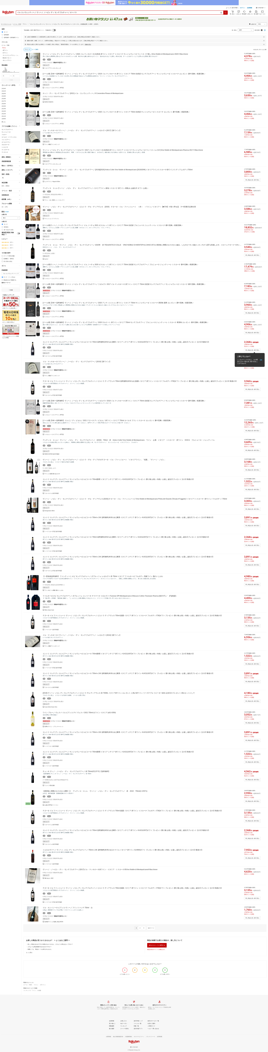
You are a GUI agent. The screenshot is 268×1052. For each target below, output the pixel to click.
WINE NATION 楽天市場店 (52, 454)
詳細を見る (88, 44)
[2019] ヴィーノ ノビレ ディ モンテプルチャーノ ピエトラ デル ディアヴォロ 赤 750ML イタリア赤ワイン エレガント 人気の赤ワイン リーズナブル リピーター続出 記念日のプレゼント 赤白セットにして (119, 693)
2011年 (4, 116)
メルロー (4, 134)
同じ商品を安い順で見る (252, 180)
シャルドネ (5, 147)
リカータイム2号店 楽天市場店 (53, 356)
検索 (11, 80)
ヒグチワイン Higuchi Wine (52, 181)
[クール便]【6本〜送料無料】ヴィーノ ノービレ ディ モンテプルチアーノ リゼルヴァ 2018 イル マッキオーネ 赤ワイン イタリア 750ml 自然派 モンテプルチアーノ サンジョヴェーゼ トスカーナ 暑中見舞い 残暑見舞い (124, 401)
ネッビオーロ (5, 149)
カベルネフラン (6, 142)
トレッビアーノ (6, 139)
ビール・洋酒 (17, 24)
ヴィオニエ (5, 152)
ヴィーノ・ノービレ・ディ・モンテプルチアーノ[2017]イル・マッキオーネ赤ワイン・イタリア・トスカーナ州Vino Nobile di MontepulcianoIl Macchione (100, 869)
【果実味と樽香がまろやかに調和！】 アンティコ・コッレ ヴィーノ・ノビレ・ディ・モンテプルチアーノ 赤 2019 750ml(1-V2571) (95, 791)
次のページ (151, 928)
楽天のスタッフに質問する (157, 945)
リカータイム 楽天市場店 (52, 493)
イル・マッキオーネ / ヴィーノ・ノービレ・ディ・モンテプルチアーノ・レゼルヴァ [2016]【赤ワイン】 (82, 635)
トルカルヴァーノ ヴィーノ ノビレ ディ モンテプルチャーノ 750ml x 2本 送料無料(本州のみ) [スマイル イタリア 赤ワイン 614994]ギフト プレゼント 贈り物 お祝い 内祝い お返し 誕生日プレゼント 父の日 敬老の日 (122, 850)
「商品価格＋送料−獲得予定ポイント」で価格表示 (37, 30)
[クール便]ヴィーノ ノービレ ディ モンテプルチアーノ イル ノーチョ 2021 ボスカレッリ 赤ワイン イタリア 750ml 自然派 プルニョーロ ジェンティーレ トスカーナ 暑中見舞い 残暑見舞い (113, 225)
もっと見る (29, 952)
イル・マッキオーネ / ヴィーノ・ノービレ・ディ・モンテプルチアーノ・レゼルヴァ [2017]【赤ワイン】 (82, 130)
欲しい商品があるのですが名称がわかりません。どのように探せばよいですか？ (50, 944)
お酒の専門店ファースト (51, 805)
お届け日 (4, 221)
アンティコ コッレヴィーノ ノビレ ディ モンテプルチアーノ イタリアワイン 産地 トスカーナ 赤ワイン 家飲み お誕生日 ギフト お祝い (95, 188)
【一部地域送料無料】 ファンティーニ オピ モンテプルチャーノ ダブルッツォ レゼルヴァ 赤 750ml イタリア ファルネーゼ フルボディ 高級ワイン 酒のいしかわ (103, 576)
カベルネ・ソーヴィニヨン (9, 137)
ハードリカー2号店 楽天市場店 (53, 531)
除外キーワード (6, 282)
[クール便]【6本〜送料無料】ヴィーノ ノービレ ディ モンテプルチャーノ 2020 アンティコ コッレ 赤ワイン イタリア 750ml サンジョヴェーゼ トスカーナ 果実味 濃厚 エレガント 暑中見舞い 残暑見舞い (118, 303)
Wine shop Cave (49, 610)
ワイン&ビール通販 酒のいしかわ (54, 590)
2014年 (4, 108)
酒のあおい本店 (49, 878)
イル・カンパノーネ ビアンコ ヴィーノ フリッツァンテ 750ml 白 (68, 908)
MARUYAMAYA (49, 102)
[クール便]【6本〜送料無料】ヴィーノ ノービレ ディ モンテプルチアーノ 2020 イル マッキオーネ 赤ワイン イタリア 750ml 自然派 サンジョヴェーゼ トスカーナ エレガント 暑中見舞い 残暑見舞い (116, 112)
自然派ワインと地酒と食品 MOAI (54, 921)
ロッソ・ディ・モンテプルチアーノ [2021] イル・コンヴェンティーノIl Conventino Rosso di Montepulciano (83, 93)
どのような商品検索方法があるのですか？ (40, 947)
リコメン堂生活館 (50, 785)
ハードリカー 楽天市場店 (52, 629)
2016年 (4, 103)
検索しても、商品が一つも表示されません (40, 949)
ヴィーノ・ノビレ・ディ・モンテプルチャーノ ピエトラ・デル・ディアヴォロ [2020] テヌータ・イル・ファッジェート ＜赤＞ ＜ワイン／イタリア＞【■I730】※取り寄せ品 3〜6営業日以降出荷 (119, 207)
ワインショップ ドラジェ (52, 218)
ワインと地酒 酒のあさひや (52, 473)
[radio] (2, 32)
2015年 (4, 106)
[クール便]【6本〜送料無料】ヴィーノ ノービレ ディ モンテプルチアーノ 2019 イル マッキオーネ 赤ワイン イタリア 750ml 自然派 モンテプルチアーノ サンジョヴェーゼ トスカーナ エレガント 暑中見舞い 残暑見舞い (124, 74)
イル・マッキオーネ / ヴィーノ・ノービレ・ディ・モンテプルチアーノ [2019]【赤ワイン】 (77, 361)
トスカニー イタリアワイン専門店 (54, 87)
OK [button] (261, 360)
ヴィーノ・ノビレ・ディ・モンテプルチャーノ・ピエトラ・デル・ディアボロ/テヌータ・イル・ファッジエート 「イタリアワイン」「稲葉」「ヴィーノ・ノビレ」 (104, 460)
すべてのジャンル (6, 24)
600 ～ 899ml (5, 186)
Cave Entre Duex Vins (51, 707)
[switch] (18, 233)
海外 (7, 211)
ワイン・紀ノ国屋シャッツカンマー (55, 200)
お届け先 (4, 214)
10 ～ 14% (5, 207)
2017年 (4, 101)
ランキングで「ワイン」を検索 (32, 990)
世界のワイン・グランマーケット (54, 726)
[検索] (226, 12)
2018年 (4, 98)
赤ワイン (43, 985)
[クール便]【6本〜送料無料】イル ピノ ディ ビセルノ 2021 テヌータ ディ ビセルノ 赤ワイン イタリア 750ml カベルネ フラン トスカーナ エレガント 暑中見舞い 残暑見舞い (107, 420)
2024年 (4, 88)
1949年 (4, 118)
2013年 (4, 111)
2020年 (4, 93)
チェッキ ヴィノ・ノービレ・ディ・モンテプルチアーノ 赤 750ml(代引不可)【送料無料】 (76, 771)
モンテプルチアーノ (7, 129)
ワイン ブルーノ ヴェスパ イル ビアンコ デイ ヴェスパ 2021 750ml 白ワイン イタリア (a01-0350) (79, 712)
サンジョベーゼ (6, 132)
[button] (260, 8)
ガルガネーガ (5, 144)
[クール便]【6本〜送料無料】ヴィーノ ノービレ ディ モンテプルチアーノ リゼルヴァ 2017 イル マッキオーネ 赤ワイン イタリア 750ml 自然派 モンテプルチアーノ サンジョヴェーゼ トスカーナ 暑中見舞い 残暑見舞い (124, 284)
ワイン (36, 985)
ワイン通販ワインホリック (52, 144)
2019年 (4, 96)
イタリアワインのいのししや (53, 68)
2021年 (4, 91)
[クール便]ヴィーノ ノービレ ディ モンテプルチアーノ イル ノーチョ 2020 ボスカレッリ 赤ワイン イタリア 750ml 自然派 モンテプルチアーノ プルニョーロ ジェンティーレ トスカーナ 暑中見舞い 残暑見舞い (120, 264)
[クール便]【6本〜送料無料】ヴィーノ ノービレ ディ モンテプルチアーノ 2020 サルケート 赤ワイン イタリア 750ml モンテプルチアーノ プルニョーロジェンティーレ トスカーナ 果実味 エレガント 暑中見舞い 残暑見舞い (125, 322)
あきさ (46, 259)
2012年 (4, 113)
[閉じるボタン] (264, 37)
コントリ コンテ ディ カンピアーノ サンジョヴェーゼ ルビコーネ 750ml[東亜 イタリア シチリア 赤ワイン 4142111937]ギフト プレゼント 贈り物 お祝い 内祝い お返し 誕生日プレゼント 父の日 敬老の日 (118, 479)
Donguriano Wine (50, 510)
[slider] (2, 72)
